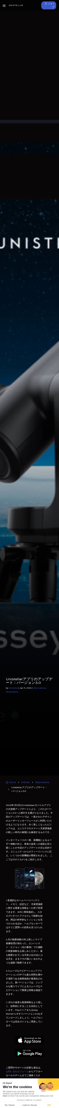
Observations (39, 688)
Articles (25, 782)
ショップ (51, 5)
